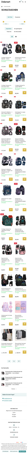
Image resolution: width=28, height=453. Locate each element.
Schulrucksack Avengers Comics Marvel (20, 58)
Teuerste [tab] (9, 31)
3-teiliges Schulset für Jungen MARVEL (20, 86)
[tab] (12, 36)
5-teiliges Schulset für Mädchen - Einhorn (6, 58)
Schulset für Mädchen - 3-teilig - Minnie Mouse (7, 113)
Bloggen (14, 414)
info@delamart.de (8, 398)
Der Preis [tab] (10, 17)
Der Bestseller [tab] (17, 31)
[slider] (3, 21)
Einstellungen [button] (5, 451)
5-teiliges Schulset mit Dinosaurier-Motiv (6, 86)
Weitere (13, 389)
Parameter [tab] (17, 17)
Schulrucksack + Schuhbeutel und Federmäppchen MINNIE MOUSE (20, 171)
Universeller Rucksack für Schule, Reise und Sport (6, 344)
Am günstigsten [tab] (18, 28)
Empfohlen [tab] (8, 28)
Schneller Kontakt (8, 400)
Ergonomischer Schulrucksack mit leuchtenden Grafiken (19, 230)
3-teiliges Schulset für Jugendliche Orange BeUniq (6, 230)
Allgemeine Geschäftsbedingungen (14, 410)
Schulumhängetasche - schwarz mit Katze (6, 289)
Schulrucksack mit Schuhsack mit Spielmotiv (20, 289)
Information (14, 408)
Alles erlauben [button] (22, 451)
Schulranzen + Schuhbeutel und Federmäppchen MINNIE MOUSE (20, 200)
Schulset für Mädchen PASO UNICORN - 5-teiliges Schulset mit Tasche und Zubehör (6, 140)
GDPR (14, 412)
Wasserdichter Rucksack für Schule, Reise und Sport (20, 345)
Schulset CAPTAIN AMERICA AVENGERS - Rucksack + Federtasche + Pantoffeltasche (20, 140)
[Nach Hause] (1, 6)
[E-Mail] (14, 430)
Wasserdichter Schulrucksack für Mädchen (19, 317)
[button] (11, 65)
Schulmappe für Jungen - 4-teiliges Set (20, 113)
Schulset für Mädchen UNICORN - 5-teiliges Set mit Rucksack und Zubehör (6, 171)
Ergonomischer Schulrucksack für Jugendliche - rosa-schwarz (5, 260)
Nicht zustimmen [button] (13, 451)
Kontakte (14, 416)
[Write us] (14, 435)
